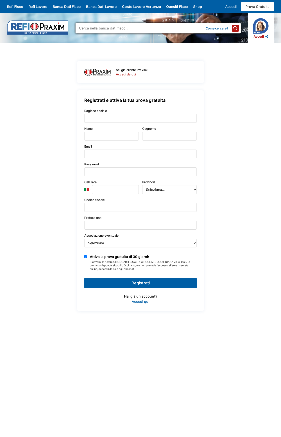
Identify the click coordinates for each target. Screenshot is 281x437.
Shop (197, 6)
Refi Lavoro (38, 6)
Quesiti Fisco (177, 6)
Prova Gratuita (257, 6)
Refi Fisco (15, 6)
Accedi (231, 6)
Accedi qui (140, 301)
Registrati (140, 283)
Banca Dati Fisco (67, 6)
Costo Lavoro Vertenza (141, 6)
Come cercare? (217, 28)
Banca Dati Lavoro (101, 6)
